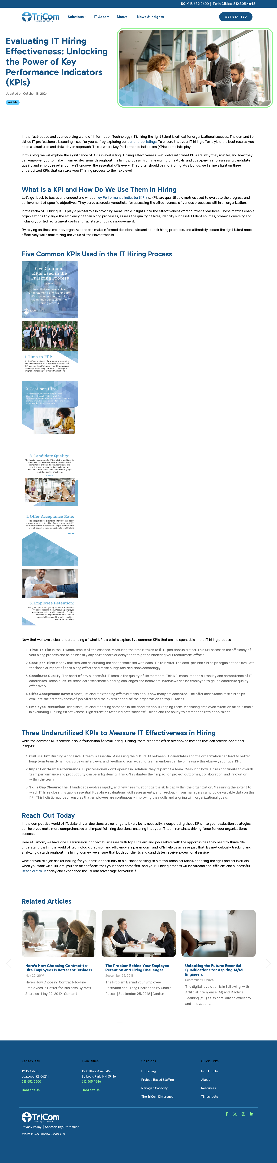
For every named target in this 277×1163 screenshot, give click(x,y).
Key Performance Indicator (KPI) (121, 198)
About (121, 16)
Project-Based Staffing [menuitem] (157, 1080)
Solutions (76, 16)
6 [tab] (156, 1024)
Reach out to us (34, 871)
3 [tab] (134, 1024)
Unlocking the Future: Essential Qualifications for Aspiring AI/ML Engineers (214, 970)
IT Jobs (100, 16)
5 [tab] (149, 1024)
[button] (227, 1114)
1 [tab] (119, 1024)
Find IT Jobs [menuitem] (209, 1071)
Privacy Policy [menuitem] (31, 1127)
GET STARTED (236, 16)
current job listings (142, 142)
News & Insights (150, 16)
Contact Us (31, 1090)
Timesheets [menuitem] (209, 1096)
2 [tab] (126, 1024)
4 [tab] (141, 1024)
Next (266, 964)
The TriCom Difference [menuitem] (157, 1096)
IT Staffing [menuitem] (148, 1071)
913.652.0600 (198, 4)
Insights (13, 102)
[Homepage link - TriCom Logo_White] (40, 1121)
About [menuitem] (205, 1080)
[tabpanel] (59, 962)
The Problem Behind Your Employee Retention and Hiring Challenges (137, 967)
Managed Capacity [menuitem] (154, 1088)
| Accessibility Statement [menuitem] (61, 1127)
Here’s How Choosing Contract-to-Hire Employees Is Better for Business (58, 967)
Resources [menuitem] (208, 1088)
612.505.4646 (244, 4)
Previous (11, 964)
